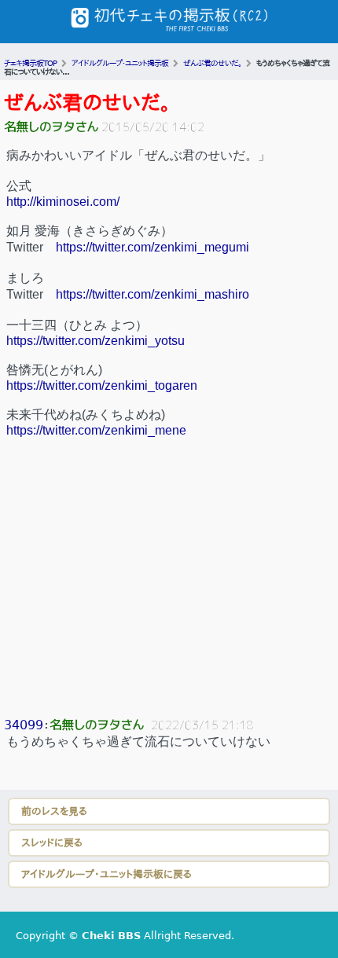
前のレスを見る (54, 811)
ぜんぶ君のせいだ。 (87, 103)
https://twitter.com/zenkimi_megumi (152, 247)
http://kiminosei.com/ (62, 201)
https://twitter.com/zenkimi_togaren (101, 385)
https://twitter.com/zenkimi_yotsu (95, 340)
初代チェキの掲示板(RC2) (169, 21)
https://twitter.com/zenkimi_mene (96, 430)
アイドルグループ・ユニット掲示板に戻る (106, 874)
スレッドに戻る (52, 843)
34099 (23, 725)
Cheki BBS (111, 935)
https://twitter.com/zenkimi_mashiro (152, 294)
